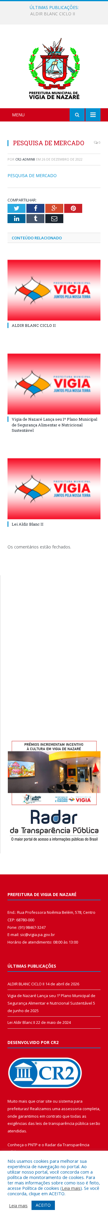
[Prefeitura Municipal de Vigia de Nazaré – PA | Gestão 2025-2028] (54, 67)
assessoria (71, 1108)
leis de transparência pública (62, 1123)
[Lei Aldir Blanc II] (54, 488)
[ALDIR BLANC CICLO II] (54, 290)
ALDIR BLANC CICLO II (34, 325)
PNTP (33, 1144)
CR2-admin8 (25, 159)
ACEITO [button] (43, 1205)
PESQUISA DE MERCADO (32, 175)
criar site (44, 1101)
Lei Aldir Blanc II (28, 524)
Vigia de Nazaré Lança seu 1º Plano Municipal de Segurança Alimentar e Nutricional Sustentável (56, 14)
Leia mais (71, 1188)
